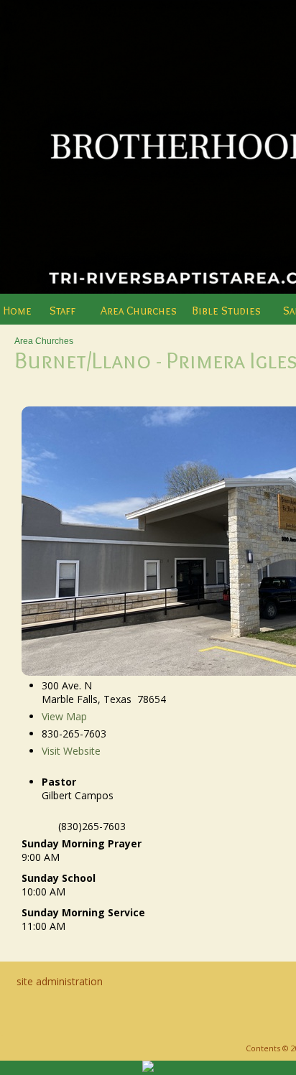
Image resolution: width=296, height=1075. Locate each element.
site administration (60, 981)
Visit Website (71, 751)
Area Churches (43, 341)
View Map (64, 716)
